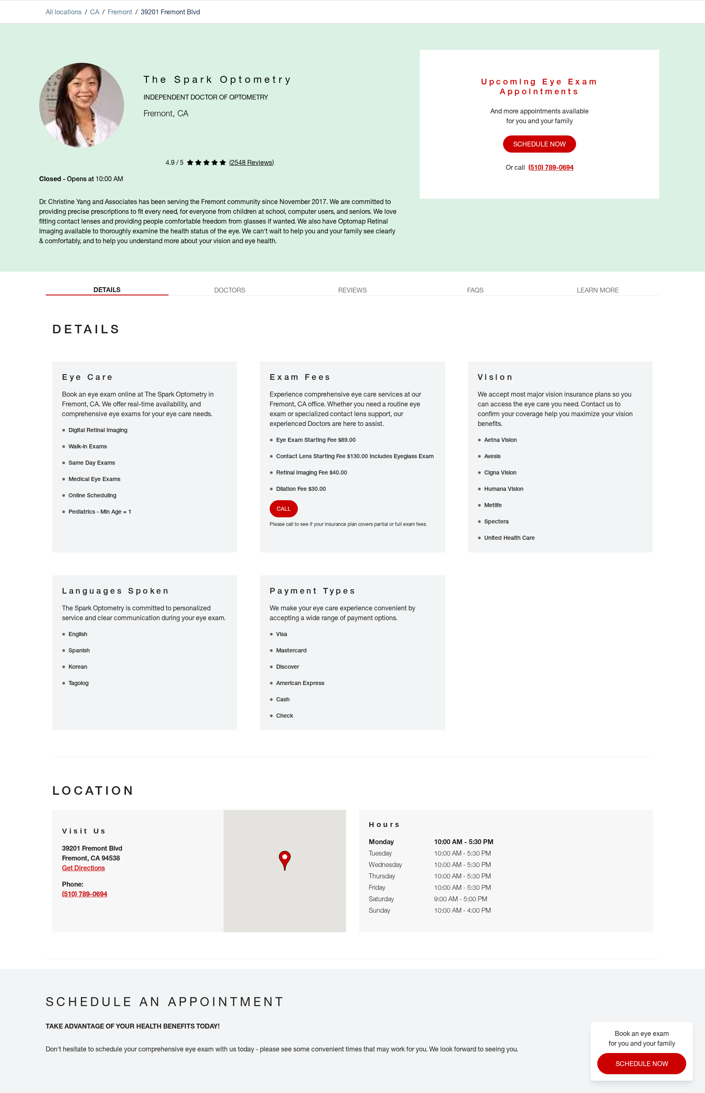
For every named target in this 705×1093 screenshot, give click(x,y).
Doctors (229, 290)
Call (284, 508)
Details (106, 290)
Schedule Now (539, 144)
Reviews (352, 290)
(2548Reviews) (251, 162)
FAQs (475, 290)
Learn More (598, 290)
